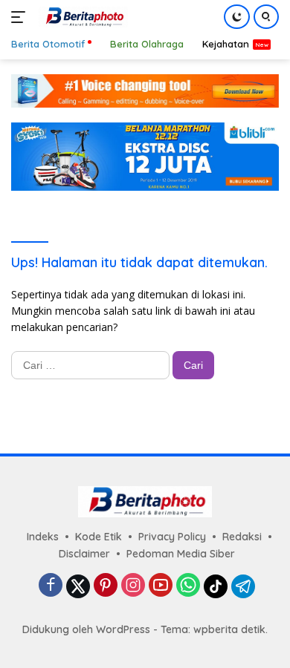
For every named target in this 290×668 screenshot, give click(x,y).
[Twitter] (78, 586)
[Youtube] (161, 586)
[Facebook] (50, 586)
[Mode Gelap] (237, 16)
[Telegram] (243, 586)
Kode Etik (98, 536)
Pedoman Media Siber (180, 553)
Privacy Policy (172, 536)
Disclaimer (84, 553)
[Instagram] (133, 586)
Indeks (43, 536)
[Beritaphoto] (81, 17)
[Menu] (21, 17)
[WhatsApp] (188, 586)
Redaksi (242, 536)
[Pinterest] (105, 586)
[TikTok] (216, 586)
